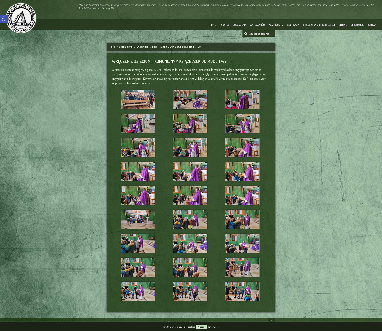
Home (112, 47)
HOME (213, 24)
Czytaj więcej (213, 326)
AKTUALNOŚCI (257, 24)
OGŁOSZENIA (239, 24)
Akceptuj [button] (201, 326)
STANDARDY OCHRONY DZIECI (319, 24)
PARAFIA (224, 24)
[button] (4, 19)
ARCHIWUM (293, 24)
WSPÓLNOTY (276, 24)
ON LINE (343, 24)
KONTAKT (373, 24)
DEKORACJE (357, 24)
